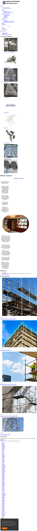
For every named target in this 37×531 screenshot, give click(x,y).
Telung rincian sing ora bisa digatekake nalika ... (9, 416)
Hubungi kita (4, 24)
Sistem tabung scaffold (7, 14)
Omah (3, 27)
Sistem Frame (6, 16)
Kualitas (3, 19)
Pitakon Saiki (2, 440)
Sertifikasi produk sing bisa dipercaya (9, 21)
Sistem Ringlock (6, 15)
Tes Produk (5, 20)
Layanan (3, 22)
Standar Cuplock (6, 112)
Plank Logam (6, 82)
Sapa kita (3, 10)
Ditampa (4, 528)
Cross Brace (5, 127)
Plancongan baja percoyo (7, 158)
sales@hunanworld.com (7, 8)
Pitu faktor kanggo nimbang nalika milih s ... (8, 384)
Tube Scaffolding (6, 173)
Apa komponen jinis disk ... (5, 434)
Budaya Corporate (6, 13)
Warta (3, 23)
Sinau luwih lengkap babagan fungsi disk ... (8, 318)
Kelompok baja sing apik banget (8, 12)
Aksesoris (5, 17)
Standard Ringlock (6, 97)
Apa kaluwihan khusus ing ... (5, 350)
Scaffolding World (6, 11)
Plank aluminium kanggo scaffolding (9, 51)
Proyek (3, 18)
